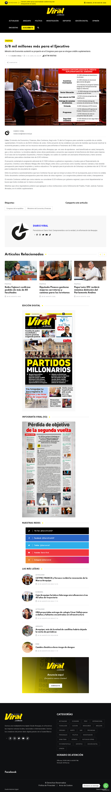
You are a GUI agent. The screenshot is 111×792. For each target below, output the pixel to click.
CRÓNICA (74, 739)
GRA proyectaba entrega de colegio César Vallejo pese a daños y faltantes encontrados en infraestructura (62, 613)
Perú (37, 644)
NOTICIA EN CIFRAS (88, 739)
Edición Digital (81, 21)
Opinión (95, 21)
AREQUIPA (99, 726)
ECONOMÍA (75, 721)
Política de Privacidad (46, 785)
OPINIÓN (61, 748)
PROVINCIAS (91, 730)
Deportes (67, 21)
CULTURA (75, 726)
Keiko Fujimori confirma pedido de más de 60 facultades (17, 290)
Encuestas (13, 28)
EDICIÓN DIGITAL (93, 744)
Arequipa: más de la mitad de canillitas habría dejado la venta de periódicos (61, 631)
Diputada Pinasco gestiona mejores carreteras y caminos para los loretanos (54, 290)
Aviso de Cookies (66, 785)
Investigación (52, 21)
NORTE (72, 730)
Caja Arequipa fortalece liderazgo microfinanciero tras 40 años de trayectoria (62, 596)
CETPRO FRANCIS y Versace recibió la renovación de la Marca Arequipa (61, 579)
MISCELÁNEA (87, 726)
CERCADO (62, 730)
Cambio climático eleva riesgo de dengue (55, 647)
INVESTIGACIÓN (88, 735)
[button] (100, 254)
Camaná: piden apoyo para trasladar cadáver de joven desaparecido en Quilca (38, 3)
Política (38, 21)
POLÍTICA (75, 735)
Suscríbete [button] (28, 28)
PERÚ (85, 721)
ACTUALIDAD (63, 721)
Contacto (55, 686)
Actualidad (14, 21)
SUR (81, 730)
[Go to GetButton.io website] (105, 789)
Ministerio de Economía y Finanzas (39, 208)
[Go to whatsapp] (106, 785)
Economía (39, 592)
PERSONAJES (63, 735)
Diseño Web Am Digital (11, 789)
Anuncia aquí (55, 676)
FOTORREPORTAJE (65, 744)
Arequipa (27, 21)
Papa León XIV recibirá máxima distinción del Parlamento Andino (86, 290)
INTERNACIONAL (97, 721)
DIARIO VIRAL (16, 56)
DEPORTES (79, 744)
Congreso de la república (15, 208)
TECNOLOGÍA (63, 726)
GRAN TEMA (62, 739)
